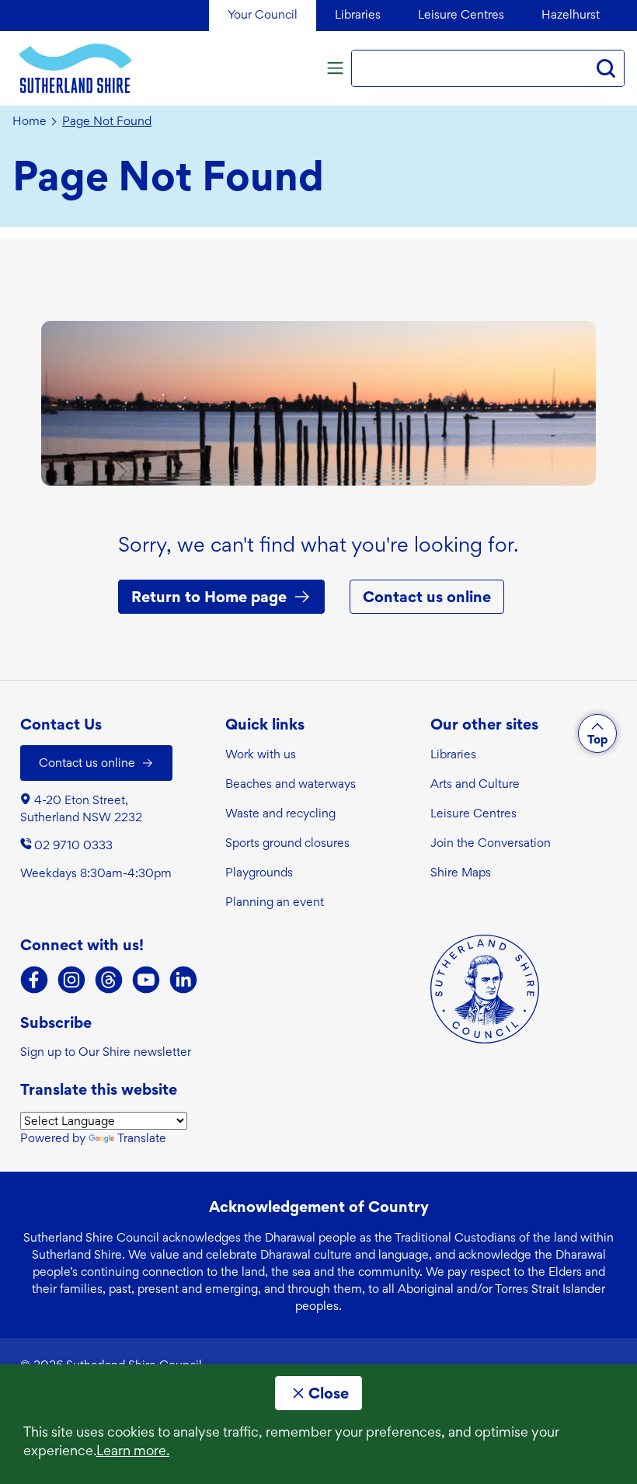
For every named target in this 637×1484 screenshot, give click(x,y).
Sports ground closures (287, 842)
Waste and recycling (280, 813)
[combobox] (470, 68)
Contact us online (427, 596)
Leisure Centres (473, 813)
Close (328, 1393)
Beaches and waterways (290, 783)
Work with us (260, 754)
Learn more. (132, 1450)
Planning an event (274, 901)
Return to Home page (209, 596)
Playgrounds (259, 872)
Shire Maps (460, 872)
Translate (141, 1137)
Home (29, 121)
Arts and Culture (475, 783)
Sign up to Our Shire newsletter (105, 1051)
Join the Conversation (490, 842)
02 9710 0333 (73, 845)
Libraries (453, 754)
